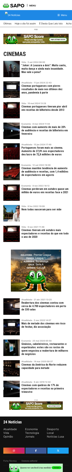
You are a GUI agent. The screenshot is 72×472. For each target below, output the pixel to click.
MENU (32, 5)
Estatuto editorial (29, 461)
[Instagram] (14, 451)
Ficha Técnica (10, 461)
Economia (26, 124)
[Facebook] (36, 451)
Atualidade (26, 82)
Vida (23, 62)
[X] (58, 451)
